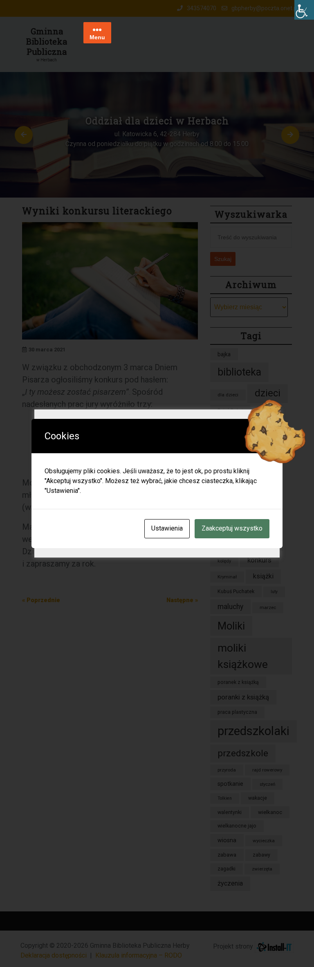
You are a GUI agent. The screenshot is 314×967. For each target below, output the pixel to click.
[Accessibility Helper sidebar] (304, 10)
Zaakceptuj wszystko (232, 528)
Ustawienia (167, 528)
